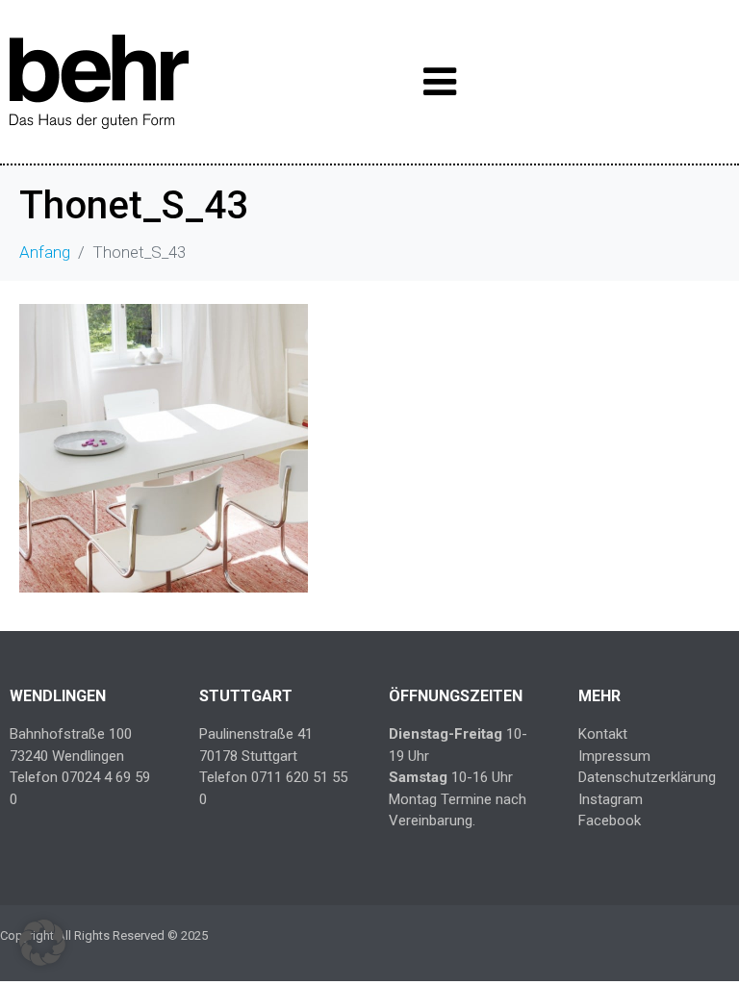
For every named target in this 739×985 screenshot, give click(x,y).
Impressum (614, 756)
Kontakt (602, 734)
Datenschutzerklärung (647, 777)
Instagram (610, 799)
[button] (42, 942)
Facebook (609, 820)
